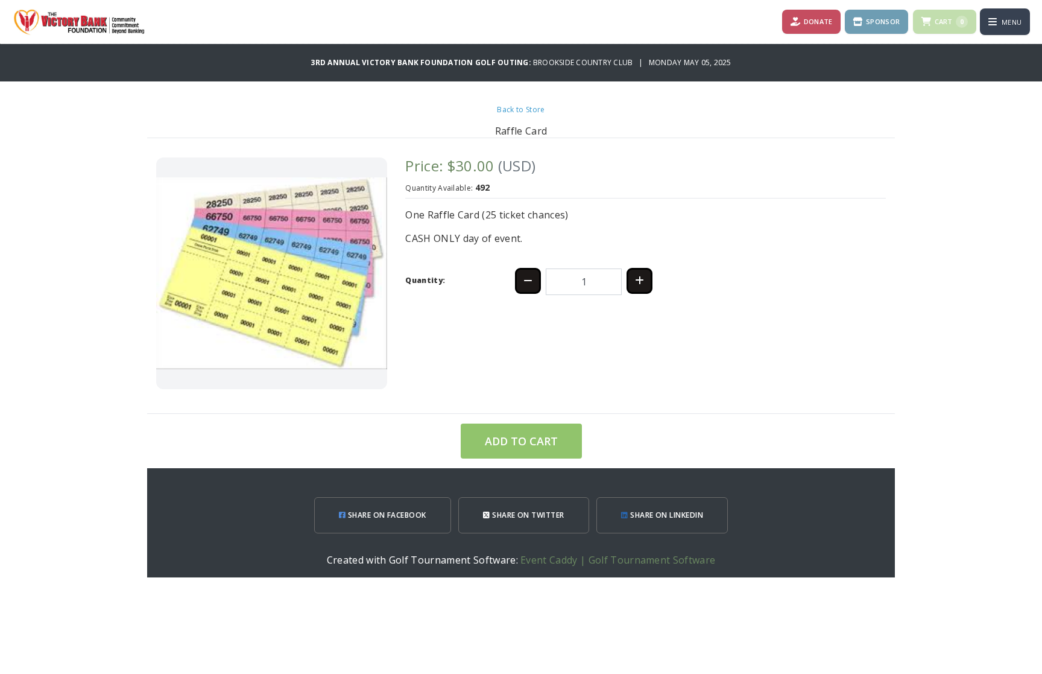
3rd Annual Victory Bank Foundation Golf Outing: (422, 62)
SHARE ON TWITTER (527, 515)
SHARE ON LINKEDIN (666, 515)
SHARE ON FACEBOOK (386, 515)
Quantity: (425, 280)
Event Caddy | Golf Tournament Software (617, 560)
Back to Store (521, 109)
